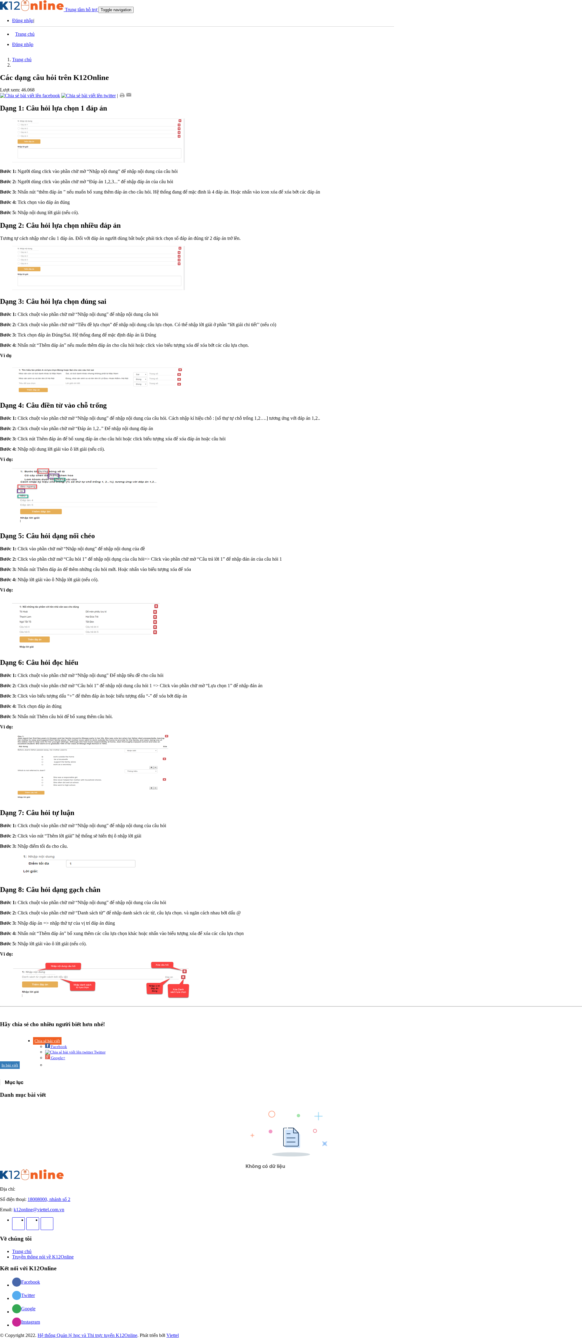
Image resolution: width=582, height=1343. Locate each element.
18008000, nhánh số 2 (49, 1199)
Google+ (57, 1058)
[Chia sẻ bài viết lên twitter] (88, 95)
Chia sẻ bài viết (47, 1041)
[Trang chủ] (32, 1178)
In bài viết (10, 1065)
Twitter (99, 1052)
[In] (122, 95)
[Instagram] (32, 1223)
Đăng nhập (22, 20)
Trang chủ (22, 59)
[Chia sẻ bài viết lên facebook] (30, 95)
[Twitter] (47, 1223)
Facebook (58, 1046)
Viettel (172, 1335)
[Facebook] (18, 1223)
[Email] (128, 95)
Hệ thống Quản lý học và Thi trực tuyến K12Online (87, 1335)
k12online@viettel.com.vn (39, 1209)
